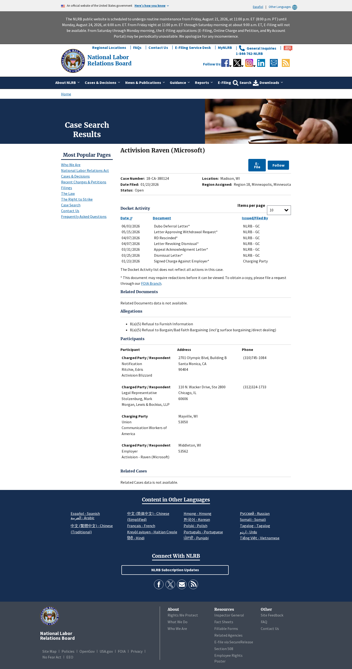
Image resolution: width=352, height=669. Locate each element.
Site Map (49, 651)
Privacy (136, 651)
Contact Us (158, 47)
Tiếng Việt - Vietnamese (259, 537)
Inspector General (229, 615)
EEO (69, 657)
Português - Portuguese (203, 531)
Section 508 (223, 648)
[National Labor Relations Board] (73, 60)
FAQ (264, 621)
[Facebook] (159, 584)
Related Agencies (228, 635)
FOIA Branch (151, 283)
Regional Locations (109, 47)
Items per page (251, 205)
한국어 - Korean (197, 519)
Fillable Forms (226, 628)
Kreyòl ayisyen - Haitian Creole (152, 531)
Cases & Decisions (75, 176)
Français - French (141, 525)
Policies (68, 651)
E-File (257, 165)
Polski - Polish (195, 525)
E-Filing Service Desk (193, 47)
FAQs (137, 47)
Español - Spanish (85, 513)
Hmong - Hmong (197, 513)
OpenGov (87, 651)
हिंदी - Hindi (135, 537)
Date (125, 217)
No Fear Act (51, 657)
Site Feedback (272, 615)
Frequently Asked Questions (84, 216)
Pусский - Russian (255, 513)
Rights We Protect (183, 615)
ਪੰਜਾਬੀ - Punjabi (196, 537)
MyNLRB (225, 47)
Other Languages (280, 7)
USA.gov (106, 651)
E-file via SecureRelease (233, 642)
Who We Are (70, 164)
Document (162, 217)
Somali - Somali (253, 519)
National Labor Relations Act (85, 170)
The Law (68, 193)
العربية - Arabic (82, 518)
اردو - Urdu (248, 531)
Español (258, 7)
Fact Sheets (223, 621)
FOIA (122, 651)
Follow (278, 165)
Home (66, 94)
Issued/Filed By (255, 217)
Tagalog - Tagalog (255, 525)
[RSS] (193, 584)
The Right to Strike (77, 199)
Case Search (70, 205)
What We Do (177, 621)
